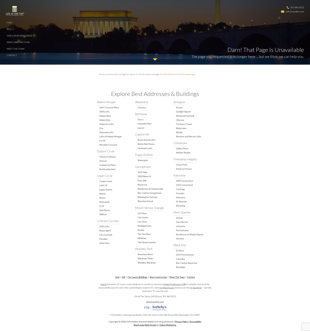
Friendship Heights (185, 159)
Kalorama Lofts (106, 132)
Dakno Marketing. (168, 325)
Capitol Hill (142, 134)
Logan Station (105, 189)
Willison (103, 214)
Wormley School (145, 201)
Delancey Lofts (106, 124)
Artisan (179, 218)
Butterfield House (146, 144)
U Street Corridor (108, 221)
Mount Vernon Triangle (149, 208)
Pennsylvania (182, 230)
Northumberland (107, 169)
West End (180, 245)
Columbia (180, 259)
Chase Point (181, 164)
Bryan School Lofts (146, 140)
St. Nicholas (181, 201)
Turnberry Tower (184, 124)
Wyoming (180, 205)
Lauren (141, 128)
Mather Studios (183, 152)
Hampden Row (144, 123)
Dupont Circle (105, 151)
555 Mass (142, 213)
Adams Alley (105, 116)
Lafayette (180, 226)
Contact (12, 55)
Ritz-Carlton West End (186, 263)
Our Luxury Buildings (19, 35)
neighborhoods (167, 287)
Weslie (179, 132)
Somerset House (184, 169)
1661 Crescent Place (109, 107)
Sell (9, 29)
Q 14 (101, 206)
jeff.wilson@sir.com (295, 11)
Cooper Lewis (105, 181)
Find (9, 22)
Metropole (104, 202)
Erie (101, 128)
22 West (180, 250)
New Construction (18, 42)
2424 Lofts (104, 111)
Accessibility (195, 321)
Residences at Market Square (190, 234)
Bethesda (141, 114)
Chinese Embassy (107, 156)
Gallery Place (182, 148)
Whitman (142, 238)
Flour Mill (142, 180)
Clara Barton (182, 222)
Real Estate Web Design (145, 325)
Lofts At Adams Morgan (110, 136)
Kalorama (179, 175)
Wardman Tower (145, 258)
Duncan (103, 161)
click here (168, 74)
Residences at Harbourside (150, 189)
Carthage (180, 189)
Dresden (180, 193)
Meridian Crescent (108, 145)
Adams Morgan (106, 102)
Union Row (104, 243)
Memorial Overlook (185, 116)
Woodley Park (144, 249)
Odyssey (180, 120)
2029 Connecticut (184, 181)
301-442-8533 (297, 7)
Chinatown (180, 143)
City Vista (142, 221)
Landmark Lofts (145, 148)
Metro (102, 198)
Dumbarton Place (107, 165)
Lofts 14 (103, 185)
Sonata (141, 230)
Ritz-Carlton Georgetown (150, 193)
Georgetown (143, 166)
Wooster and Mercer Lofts (188, 136)
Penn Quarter (182, 212)
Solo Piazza (104, 210)
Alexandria (141, 102)
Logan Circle (104, 175)
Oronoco (142, 107)
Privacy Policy (181, 321)
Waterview (181, 128)
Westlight (180, 267)
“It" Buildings (196, 287)
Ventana (180, 238)
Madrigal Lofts (144, 226)
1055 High (142, 172)
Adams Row (104, 120)
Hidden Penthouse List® (174, 284)
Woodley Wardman (147, 262)
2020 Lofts (104, 226)
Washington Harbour (148, 197)
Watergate (143, 160)
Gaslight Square (183, 111)
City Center (143, 217)
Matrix (102, 193)
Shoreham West (145, 254)
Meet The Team (15, 48)
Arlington (179, 102)
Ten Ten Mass (144, 234)
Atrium (179, 107)
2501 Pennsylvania (185, 254)
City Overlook (105, 235)
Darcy (140, 119)
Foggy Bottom (144, 154)
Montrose (142, 184)
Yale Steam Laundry (147, 242)
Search (104, 284)
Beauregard (105, 230)
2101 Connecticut (184, 185)
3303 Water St (144, 176)
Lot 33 (102, 140)
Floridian (103, 239)
